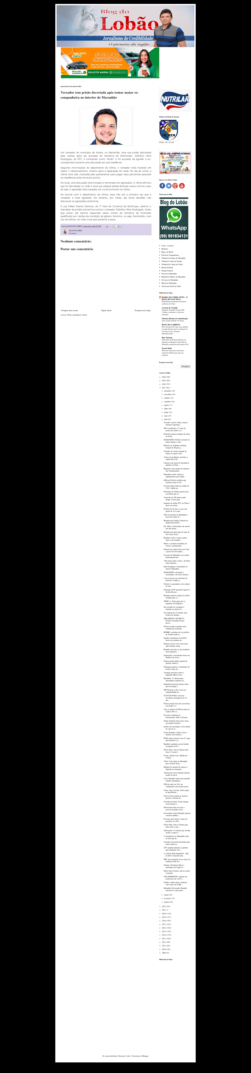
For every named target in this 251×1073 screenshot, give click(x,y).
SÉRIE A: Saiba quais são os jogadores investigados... (174, 602)
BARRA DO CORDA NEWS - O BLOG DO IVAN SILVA (175, 298)
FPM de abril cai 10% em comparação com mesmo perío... (177, 785)
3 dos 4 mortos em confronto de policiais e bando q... (175, 579)
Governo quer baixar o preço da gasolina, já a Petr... (175, 820)
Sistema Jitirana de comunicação (175, 318)
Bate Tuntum (167, 337)
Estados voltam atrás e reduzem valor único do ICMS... (175, 883)
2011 (164, 945)
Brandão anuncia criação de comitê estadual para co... (176, 596)
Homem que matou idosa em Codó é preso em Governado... (176, 550)
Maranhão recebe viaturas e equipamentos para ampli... (175, 475)
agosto (166, 405)
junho (166, 412)
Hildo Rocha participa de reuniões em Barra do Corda (174, 302)
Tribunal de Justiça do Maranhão (173, 258)
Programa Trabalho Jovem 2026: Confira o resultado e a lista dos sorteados (173, 312)
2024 (164, 384)
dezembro (168, 391)
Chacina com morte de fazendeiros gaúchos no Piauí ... (176, 464)
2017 (164, 924)
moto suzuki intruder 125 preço (173, 320)
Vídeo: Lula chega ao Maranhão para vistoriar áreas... (175, 762)
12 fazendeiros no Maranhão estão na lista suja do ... (176, 837)
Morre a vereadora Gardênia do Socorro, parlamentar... (175, 544)
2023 (164, 387)
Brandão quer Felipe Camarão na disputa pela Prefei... (176, 521)
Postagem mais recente (69, 310)
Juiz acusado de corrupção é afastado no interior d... (174, 608)
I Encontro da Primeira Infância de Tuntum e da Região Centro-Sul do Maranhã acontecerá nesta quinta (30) (175, 342)
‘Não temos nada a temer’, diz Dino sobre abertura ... (177, 562)
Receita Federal (167, 267)
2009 (164, 953)
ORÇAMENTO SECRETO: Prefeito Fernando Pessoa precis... (174, 620)
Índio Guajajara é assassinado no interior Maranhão (176, 567)
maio (166, 416)
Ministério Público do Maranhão (173, 277)
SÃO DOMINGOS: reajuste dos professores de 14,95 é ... (175, 877)
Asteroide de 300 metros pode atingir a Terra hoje (175, 498)
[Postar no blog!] (113, 226)
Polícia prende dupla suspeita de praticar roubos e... (175, 662)
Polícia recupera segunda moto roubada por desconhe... (175, 627)
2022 (164, 906)
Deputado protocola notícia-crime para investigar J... (176, 685)
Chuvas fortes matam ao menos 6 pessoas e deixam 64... (176, 797)
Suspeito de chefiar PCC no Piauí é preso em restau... (177, 504)
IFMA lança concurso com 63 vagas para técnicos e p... (177, 739)
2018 (164, 920)
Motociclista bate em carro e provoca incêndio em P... (174, 808)
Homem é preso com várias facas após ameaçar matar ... (176, 644)
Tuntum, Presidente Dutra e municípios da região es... (174, 866)
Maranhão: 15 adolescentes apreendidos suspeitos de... (174, 679)
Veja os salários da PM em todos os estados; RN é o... (177, 710)
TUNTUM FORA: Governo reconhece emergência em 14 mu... (175, 697)
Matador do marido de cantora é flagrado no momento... (175, 768)
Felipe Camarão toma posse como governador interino (176, 722)
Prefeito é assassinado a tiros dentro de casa (177, 585)
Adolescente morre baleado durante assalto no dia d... (177, 773)
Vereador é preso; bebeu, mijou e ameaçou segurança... (176, 423)
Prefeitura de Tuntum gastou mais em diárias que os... (176, 492)
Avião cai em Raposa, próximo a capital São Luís (176, 458)
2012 (164, 942)
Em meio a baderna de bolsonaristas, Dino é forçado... (176, 716)
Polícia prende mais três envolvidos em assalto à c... (177, 704)
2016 (164, 928)
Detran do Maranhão (169, 283)
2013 (164, 938)
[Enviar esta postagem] (106, 226)
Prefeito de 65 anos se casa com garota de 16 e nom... (175, 510)
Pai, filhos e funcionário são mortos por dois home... (177, 527)
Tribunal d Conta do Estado (171, 261)
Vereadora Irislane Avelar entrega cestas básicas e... (176, 802)
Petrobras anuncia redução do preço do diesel (177, 435)
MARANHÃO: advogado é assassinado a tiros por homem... (177, 573)
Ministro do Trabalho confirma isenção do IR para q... (175, 446)
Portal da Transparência (170, 255)
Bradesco (164, 249)
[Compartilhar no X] (116, 226)
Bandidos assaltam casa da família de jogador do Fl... (176, 745)
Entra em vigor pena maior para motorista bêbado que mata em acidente (173, 352)
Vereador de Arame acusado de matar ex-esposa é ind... (175, 452)
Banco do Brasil (167, 252)
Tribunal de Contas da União (172, 264)
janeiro (167, 902)
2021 (164, 910)
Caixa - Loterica (167, 245)
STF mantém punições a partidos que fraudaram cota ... (176, 848)
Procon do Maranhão (169, 273)
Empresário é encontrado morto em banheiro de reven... (177, 656)
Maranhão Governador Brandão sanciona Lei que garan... (175, 889)
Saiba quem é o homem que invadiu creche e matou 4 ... (177, 831)
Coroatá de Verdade (170, 307)
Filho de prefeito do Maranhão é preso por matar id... (176, 515)
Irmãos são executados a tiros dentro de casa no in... (177, 727)
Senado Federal (167, 270)
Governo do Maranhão (169, 280)
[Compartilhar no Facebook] (118, 226)
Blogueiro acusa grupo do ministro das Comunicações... (176, 469)
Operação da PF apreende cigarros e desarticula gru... (177, 590)
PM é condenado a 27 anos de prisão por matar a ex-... (175, 429)
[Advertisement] (174, 1003)
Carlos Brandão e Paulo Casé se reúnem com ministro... (175, 733)
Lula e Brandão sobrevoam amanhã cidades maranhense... (177, 779)
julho (166, 408)
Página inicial (106, 310)
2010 (164, 949)
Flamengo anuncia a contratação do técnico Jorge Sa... (177, 668)
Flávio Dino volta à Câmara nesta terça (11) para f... (176, 750)
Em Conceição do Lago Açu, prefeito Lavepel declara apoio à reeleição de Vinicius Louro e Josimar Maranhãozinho (175, 330)
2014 (164, 935)
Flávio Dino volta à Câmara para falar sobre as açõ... (176, 825)
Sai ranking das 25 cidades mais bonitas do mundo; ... (175, 613)
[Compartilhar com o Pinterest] (121, 226)
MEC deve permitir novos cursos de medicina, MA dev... (177, 860)
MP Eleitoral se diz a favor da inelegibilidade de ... (175, 691)
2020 (164, 913)
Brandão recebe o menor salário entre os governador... (175, 538)
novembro (168, 394)
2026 (164, 377)
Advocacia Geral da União (171, 286)
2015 (164, 931)
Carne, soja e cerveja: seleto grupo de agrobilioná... (176, 791)
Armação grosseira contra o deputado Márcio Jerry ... (174, 673)
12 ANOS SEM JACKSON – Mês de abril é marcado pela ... (176, 854)
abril (166, 419)
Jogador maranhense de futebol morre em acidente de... (175, 639)
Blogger (145, 1056)
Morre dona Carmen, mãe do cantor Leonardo (177, 872)
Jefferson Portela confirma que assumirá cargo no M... (175, 481)
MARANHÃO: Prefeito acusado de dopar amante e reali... (177, 440)
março (166, 894)
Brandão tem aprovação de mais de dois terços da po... (176, 533)
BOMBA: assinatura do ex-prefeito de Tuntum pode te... (176, 633)
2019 (164, 917)
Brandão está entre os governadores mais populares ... (177, 650)
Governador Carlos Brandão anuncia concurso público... (177, 814)
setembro (167, 401)
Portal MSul (167, 348)
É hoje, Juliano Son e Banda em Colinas (175, 756)
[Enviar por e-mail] (111, 226)
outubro (167, 398)
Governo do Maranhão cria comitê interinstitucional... (176, 556)
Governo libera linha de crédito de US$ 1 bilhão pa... (176, 487)
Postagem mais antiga (143, 310)
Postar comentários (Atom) (77, 315)
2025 (164, 380)
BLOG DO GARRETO (171, 324)
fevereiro (167, 898)
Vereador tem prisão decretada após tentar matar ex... (177, 843)
